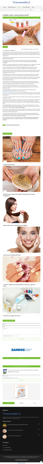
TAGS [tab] (34, 403)
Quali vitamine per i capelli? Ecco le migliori (15, 225)
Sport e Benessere (26, 7)
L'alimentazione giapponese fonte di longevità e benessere (17, 424)
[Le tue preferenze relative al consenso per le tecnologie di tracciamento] (41, 462)
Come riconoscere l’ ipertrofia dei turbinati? (15, 430)
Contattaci (6, 442)
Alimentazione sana (11, 7)
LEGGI (38, 163)
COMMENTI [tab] (21, 403)
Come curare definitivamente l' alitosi (14, 435)
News (33, 7)
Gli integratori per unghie (7, 92)
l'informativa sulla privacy (15, 335)
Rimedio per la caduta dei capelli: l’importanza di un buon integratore (19, 194)
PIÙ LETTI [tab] (8, 403)
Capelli (5, 222)
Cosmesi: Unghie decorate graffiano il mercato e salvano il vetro (19, 285)
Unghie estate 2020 (8, 164)
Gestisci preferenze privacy (22, 459)
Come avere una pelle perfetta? (12, 255)
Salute (4, 7)
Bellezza (19, 7)
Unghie (5, 161)
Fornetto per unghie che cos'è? (11, 315)
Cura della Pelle (7, 251)
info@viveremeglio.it (8, 449)
